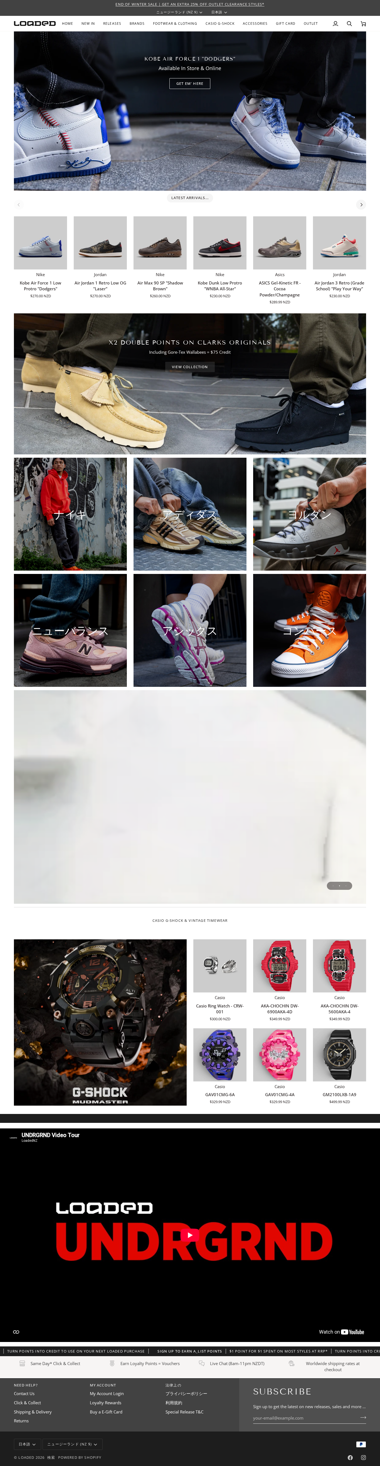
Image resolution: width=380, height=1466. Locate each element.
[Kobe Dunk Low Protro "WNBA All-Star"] (219, 242)
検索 (51, 1457)
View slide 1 (333, 885)
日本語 (216, 12)
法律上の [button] (173, 1385)
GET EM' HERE (189, 83)
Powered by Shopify (80, 1457)
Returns (21, 1420)
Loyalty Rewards (105, 1402)
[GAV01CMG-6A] (219, 1054)
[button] (137, 23)
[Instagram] (363, 1457)
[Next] (361, 205)
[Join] (361, 1417)
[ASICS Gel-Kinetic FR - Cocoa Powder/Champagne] (279, 242)
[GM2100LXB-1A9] (339, 1054)
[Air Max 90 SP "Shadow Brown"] (160, 242)
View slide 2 (339, 885)
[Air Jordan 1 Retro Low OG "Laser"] (100, 242)
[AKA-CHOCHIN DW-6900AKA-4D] (279, 965)
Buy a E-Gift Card (106, 1412)
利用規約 (174, 1402)
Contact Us (24, 1393)
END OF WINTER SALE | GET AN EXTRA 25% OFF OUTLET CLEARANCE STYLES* (189, 4)
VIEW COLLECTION (190, 366)
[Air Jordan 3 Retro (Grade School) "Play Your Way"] (339, 242)
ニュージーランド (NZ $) (177, 12)
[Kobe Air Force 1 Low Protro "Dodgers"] (40, 242)
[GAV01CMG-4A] (279, 1054)
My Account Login (107, 1393)
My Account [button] (103, 1385)
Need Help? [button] (26, 1385)
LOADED (26, 1457)
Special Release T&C (184, 1412)
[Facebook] (350, 1457)
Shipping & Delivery (33, 1412)
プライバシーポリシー (186, 1393)
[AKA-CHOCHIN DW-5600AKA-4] (339, 965)
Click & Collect (27, 1402)
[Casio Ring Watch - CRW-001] (219, 965)
